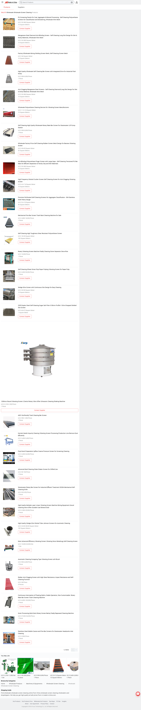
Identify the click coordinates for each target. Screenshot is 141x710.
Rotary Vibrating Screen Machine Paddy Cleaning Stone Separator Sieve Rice (43, 251)
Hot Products (16, 701)
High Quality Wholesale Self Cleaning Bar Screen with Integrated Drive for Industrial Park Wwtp (47, 72)
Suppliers (21, 7)
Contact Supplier (24, 28)
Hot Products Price (27, 701)
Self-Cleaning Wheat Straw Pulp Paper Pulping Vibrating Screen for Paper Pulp (43, 269)
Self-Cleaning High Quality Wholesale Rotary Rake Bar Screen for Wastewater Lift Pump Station (46, 126)
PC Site (58, 701)
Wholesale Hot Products (41, 701)
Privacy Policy (44, 704)
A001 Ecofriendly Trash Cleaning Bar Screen (32, 415)
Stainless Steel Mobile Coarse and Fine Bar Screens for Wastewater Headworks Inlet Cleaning (45, 632)
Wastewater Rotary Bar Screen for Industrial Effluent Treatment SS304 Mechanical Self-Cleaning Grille (46, 488)
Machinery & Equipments (34, 684)
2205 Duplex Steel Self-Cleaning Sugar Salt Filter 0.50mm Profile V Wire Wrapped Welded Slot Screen (47, 306)
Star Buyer (52, 701)
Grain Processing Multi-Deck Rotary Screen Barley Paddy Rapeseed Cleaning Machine (46, 613)
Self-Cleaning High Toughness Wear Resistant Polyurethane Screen (40, 233)
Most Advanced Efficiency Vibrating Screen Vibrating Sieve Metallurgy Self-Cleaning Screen (47, 541)
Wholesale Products (15, 684)
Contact (52, 704)
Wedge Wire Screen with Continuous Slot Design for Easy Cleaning (39, 287)
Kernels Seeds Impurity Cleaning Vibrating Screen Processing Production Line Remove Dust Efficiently (48, 434)
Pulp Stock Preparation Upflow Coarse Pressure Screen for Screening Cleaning (43, 451)
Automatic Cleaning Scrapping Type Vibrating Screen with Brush (39, 559)
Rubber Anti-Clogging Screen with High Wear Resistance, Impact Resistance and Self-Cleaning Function (46, 578)
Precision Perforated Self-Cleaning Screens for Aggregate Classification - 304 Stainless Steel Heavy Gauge (46, 198)
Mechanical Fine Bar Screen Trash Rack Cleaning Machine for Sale (39, 215)
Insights (64, 701)
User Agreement (34, 704)
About (26, 704)
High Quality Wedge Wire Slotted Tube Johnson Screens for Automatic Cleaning (44, 523)
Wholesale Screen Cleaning (55, 684)
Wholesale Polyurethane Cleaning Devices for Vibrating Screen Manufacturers (43, 107)
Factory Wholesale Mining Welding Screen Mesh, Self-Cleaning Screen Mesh (43, 53)
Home (3, 684)
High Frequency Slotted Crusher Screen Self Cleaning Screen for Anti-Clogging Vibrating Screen (46, 180)
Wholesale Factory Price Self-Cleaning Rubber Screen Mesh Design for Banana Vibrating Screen (46, 144)
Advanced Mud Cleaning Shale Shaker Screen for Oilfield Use (38, 469)
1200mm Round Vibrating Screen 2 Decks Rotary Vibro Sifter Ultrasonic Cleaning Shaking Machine (33, 401)
